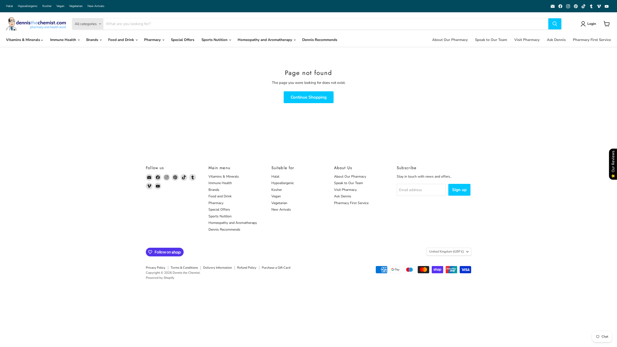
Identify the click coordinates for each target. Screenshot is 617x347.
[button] (589, 24)
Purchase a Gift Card (276, 268)
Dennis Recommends (319, 39)
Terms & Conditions (184, 268)
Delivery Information (217, 268)
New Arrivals (95, 6)
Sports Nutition (214, 39)
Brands (92, 39)
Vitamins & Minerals (23, 39)
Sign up (459, 190)
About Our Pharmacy (450, 39)
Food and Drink (121, 39)
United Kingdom (446, 251)
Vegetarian (76, 6)
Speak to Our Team (491, 39)
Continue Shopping (309, 97)
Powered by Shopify (160, 278)
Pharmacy (153, 39)
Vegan (60, 6)
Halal (9, 6)
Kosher (47, 6)
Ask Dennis (556, 39)
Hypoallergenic (28, 6)
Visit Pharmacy (527, 39)
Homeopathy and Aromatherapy (265, 39)
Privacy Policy (155, 268)
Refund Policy (246, 268)
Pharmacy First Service (592, 39)
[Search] (554, 23)
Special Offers (182, 39)
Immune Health (63, 39)
